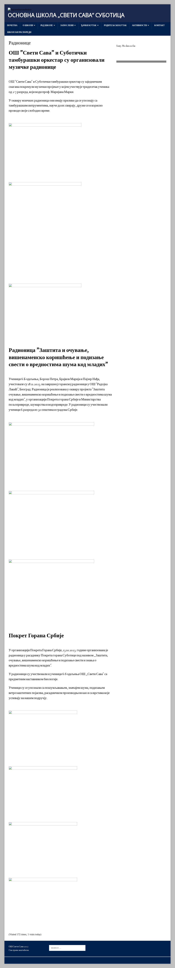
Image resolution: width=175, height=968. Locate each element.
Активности (139, 25)
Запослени (66, 25)
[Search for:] (67, 947)
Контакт (159, 25)
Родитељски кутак (115, 25)
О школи (28, 25)
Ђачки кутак (88, 25)
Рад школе (47, 25)
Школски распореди (19, 32)
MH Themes (47, 960)
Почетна (12, 25)
